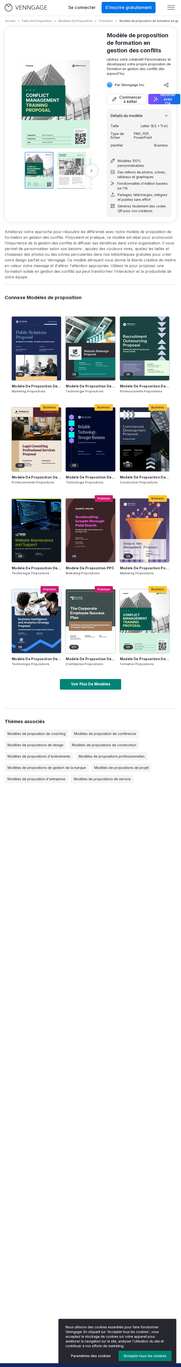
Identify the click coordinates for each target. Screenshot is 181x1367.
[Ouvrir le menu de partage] (166, 85)
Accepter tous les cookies (145, 1356)
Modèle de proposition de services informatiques (90, 477)
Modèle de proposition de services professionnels (36, 477)
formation (106, 21)
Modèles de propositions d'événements (39, 756)
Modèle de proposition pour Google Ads (144, 568)
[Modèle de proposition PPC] (90, 530)
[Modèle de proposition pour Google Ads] (144, 530)
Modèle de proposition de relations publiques (36, 386)
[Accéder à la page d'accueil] (26, 8)
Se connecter (82, 7)
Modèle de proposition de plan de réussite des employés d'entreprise (90, 659)
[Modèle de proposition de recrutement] (144, 348)
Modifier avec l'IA (168, 99)
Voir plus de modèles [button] (90, 684)
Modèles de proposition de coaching (37, 734)
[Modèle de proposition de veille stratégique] (36, 621)
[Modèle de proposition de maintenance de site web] (36, 530)
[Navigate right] (91, 171)
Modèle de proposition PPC (90, 568)
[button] (126, 99)
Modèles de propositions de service (102, 779)
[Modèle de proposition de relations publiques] (36, 348)
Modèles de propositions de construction (104, 745)
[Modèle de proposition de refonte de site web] (90, 348)
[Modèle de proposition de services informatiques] (90, 439)
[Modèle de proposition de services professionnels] (36, 439)
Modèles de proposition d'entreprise (36, 779)
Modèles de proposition (75, 21)
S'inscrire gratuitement (128, 7)
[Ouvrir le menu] (171, 7)
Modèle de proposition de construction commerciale (144, 477)
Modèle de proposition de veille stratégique (36, 659)
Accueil (10, 21)
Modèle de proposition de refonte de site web (90, 386)
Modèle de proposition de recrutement (144, 386)
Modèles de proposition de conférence (105, 734)
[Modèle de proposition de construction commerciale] (144, 439)
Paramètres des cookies (91, 1356)
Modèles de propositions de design (35, 745)
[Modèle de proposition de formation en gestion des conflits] (144, 621)
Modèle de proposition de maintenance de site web (36, 568)
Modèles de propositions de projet (121, 768)
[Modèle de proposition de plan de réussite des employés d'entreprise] (90, 621)
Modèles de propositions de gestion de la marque (47, 768)
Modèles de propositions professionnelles (112, 756)
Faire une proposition (37, 21)
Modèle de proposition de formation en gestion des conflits (144, 659)
